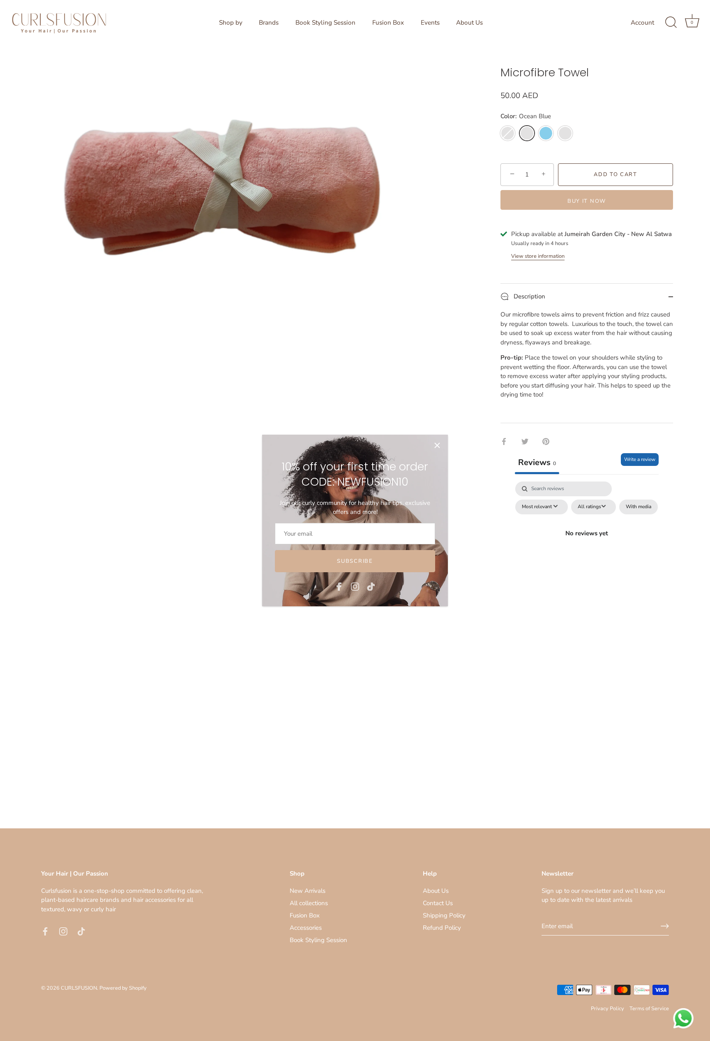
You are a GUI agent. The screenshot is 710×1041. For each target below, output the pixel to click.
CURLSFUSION (79, 988)
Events (430, 22)
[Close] (437, 445)
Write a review (639, 459)
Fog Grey (565, 133)
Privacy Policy (607, 1008)
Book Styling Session (325, 22)
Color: (525, 116)
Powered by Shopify (123, 988)
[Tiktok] (371, 586)
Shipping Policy (444, 915)
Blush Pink (507, 133)
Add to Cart (615, 174)
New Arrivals (307, 891)
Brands (269, 22)
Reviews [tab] (537, 462)
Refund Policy (442, 928)
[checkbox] (638, 507)
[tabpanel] (587, 552)
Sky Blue (546, 133)
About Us (469, 22)
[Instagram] (355, 586)
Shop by (230, 22)
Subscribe (355, 561)
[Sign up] (665, 926)
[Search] (671, 23)
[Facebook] (339, 586)
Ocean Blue (527, 133)
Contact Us (438, 903)
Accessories (306, 928)
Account (642, 22)
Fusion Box (388, 22)
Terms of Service (649, 1008)
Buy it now (586, 201)
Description (528, 296)
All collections (309, 903)
